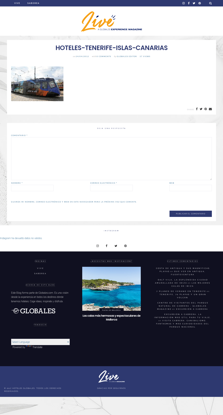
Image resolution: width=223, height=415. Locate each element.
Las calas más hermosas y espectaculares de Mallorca (111, 317)
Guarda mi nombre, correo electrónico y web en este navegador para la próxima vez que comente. (74, 202)
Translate (37, 347)
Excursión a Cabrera (192, 309)
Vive (17, 3)
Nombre (17, 183)
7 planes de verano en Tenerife (181, 291)
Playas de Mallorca (111, 310)
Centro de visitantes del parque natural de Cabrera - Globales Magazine (183, 306)
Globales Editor (127, 56)
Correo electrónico (103, 183)
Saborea (33, 3)
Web (171, 183)
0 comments (104, 56)
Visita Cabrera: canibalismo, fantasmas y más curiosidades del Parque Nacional (182, 324)
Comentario (19, 135)
